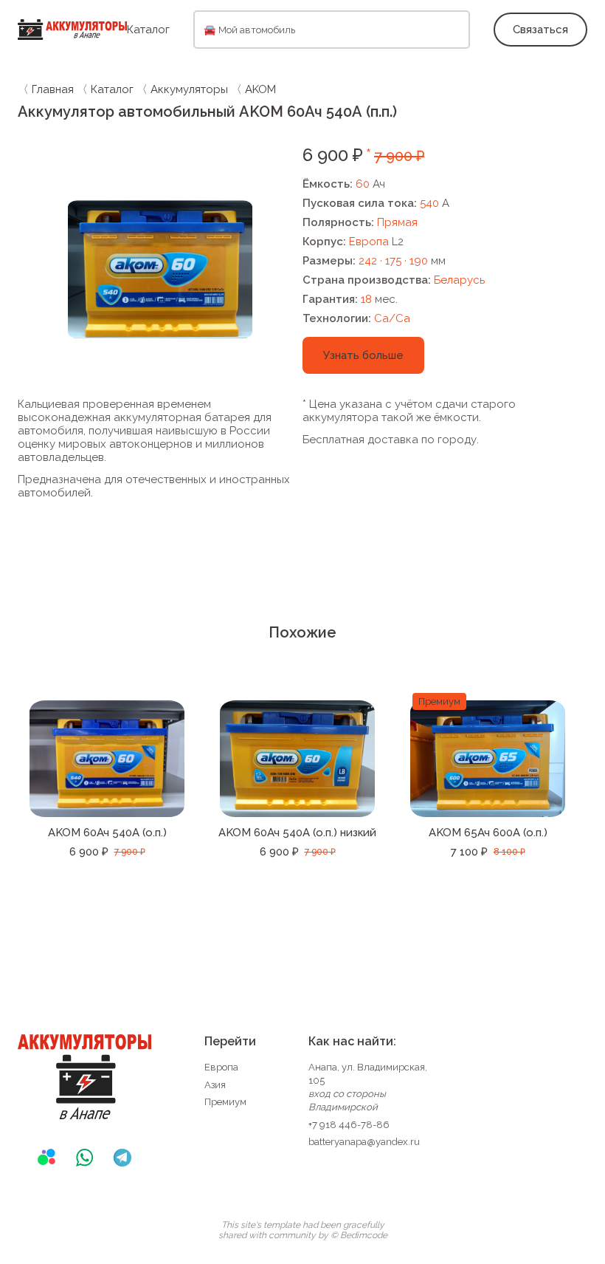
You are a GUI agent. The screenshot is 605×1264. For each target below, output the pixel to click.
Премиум (225, 1101)
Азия (215, 1084)
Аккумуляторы (189, 89)
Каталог (148, 29)
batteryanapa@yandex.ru (364, 1141)
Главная (53, 89)
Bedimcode (363, 1235)
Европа (221, 1067)
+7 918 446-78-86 (349, 1124)
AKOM (260, 89)
